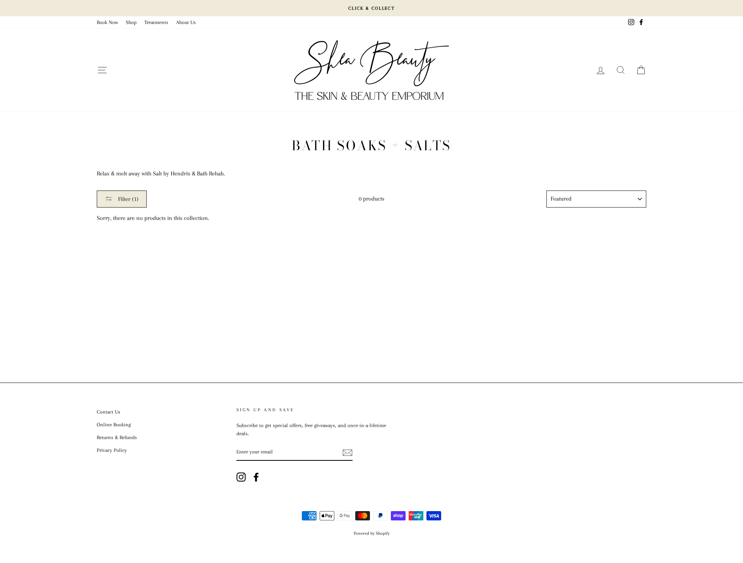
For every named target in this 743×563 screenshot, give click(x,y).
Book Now (107, 22)
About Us (186, 22)
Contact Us (108, 412)
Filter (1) (127, 199)
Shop (131, 22)
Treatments (156, 22)
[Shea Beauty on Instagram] (241, 477)
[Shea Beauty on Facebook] (256, 477)
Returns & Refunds (117, 437)
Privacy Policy (112, 450)
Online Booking (114, 424)
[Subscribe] (347, 452)
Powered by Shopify (372, 533)
